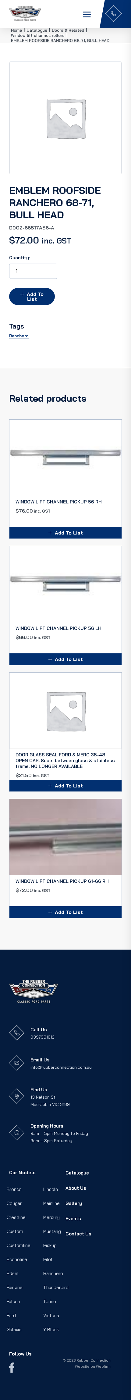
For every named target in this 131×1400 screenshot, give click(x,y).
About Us (76, 1188)
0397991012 (42, 1037)
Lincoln (50, 1189)
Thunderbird (56, 1287)
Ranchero (53, 1273)
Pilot (48, 1259)
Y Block (51, 1329)
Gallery (74, 1203)
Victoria (51, 1315)
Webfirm (103, 1366)
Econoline (17, 1259)
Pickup (50, 1245)
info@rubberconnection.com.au (61, 1067)
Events (73, 1218)
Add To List (35, 296)
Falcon (13, 1301)
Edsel (13, 1273)
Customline (18, 1245)
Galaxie (14, 1329)
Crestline (16, 1217)
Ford (11, 1315)
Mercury (51, 1217)
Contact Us (78, 1234)
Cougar (14, 1203)
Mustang (52, 1231)
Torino (49, 1301)
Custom (15, 1231)
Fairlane (15, 1287)
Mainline (51, 1203)
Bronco (14, 1189)
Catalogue (77, 1173)
